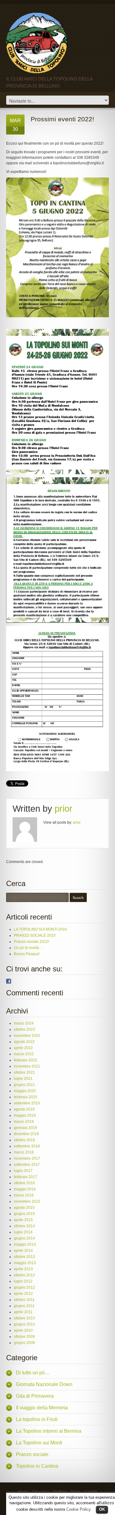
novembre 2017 (27, 1158)
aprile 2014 (23, 1250)
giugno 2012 (24, 1287)
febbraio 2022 (25, 1060)
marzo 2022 (24, 1054)
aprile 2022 (23, 1048)
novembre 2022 (27, 1035)
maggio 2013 (25, 1263)
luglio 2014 (23, 1232)
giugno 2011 (24, 1306)
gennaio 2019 (25, 1128)
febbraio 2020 (25, 1097)
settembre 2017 (27, 1164)
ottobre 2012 (24, 1275)
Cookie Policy (78, 1509)
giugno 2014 (24, 1238)
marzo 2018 (24, 1152)
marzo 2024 (24, 1023)
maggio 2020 (25, 1091)
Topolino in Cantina (37, 1466)
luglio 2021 (23, 1078)
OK (102, 1509)
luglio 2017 (23, 1171)
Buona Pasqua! (27, 954)
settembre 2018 (27, 1146)
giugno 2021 (24, 1085)
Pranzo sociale (32, 1454)
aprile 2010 (23, 1330)
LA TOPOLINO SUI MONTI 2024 (40, 929)
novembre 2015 (27, 1201)
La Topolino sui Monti (39, 1442)
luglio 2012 (23, 1281)
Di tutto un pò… (33, 1372)
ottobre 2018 (24, 1140)
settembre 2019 (27, 1103)
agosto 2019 (24, 1109)
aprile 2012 (23, 1293)
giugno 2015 (24, 1214)
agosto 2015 (24, 1207)
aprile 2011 (23, 1312)
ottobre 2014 (24, 1226)
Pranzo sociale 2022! (31, 941)
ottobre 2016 (24, 1183)
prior (63, 809)
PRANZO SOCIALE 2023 (35, 935)
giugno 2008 (24, 1343)
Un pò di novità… (28, 948)
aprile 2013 (23, 1269)
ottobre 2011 (24, 1300)
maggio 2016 (25, 1189)
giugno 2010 (24, 1324)
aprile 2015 (23, 1220)
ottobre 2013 (24, 1257)
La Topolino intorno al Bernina (48, 1431)
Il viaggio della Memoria (42, 1407)
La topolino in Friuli (37, 1419)
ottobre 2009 (24, 1336)
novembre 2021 (27, 1066)
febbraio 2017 (25, 1177)
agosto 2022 (24, 1042)
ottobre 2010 (24, 1318)
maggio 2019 (25, 1115)
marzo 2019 (24, 1121)
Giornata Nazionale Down (44, 1384)
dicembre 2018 (26, 1134)
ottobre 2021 (24, 1072)
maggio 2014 (25, 1244)
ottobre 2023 (24, 1029)
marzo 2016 (24, 1195)
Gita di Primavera (35, 1396)
